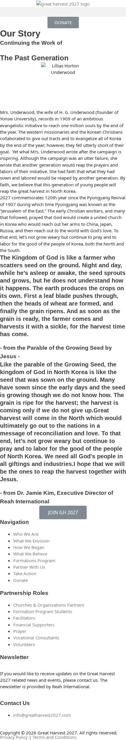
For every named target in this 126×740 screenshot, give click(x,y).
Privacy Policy (14, 737)
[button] (63, 12)
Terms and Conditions (54, 737)
